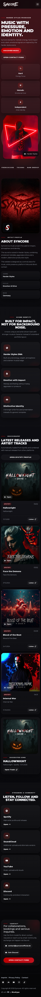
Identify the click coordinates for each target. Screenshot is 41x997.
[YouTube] (14, 982)
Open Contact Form (13, 57)
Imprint (4, 978)
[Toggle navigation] (37, 4)
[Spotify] (3, 982)
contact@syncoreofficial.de (19, 946)
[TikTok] (24, 982)
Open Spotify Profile (20, 457)
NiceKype (16, 992)
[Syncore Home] (11, 4)
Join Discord (13, 952)
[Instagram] (19, 982)
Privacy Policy (14, 978)
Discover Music (11, 50)
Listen (31, 519)
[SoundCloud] (8, 982)
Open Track (10, 770)
